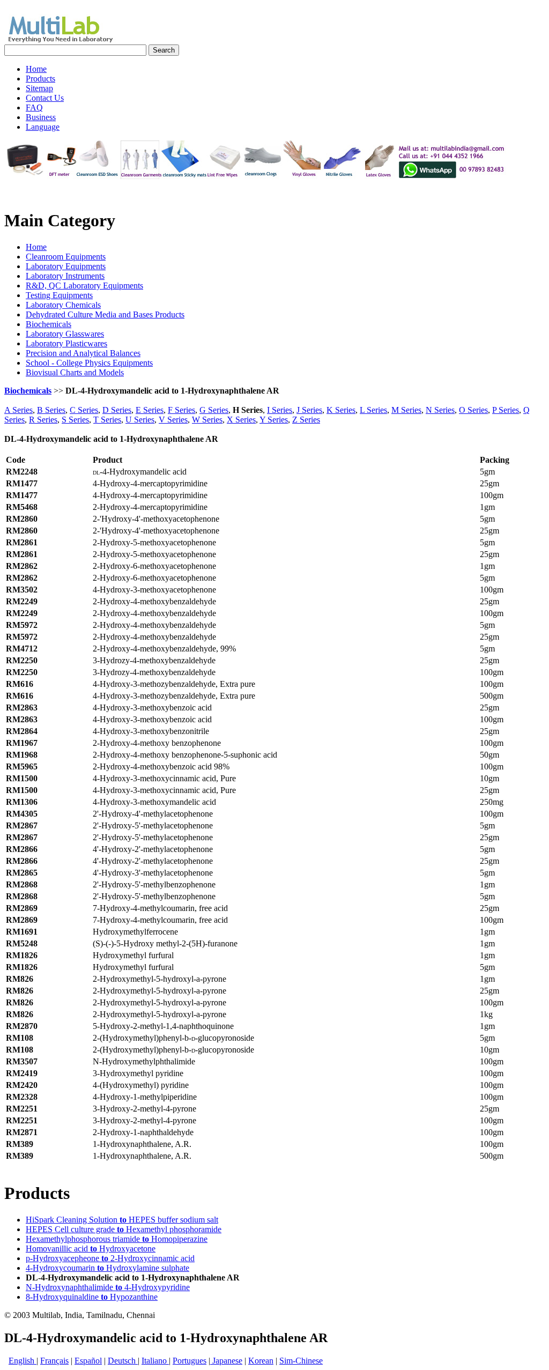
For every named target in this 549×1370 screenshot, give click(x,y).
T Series (107, 419)
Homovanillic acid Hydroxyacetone (90, 1248)
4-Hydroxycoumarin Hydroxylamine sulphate (107, 1267)
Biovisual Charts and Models (75, 372)
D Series (116, 409)
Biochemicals (48, 324)
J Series (309, 409)
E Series (150, 409)
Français (54, 1360)
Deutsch (123, 1360)
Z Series (306, 419)
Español (88, 1360)
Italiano (155, 1360)
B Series (51, 409)
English (22, 1360)
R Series (43, 419)
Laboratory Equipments (66, 266)
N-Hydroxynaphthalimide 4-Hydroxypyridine (108, 1287)
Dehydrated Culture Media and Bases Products (105, 314)
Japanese (226, 1360)
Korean (260, 1360)
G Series (213, 409)
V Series (173, 419)
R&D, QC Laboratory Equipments (84, 285)
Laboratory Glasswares (65, 333)
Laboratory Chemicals (63, 304)
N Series (440, 409)
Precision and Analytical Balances (83, 353)
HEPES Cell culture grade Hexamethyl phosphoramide (123, 1229)
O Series (473, 409)
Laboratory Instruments (65, 275)
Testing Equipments (59, 295)
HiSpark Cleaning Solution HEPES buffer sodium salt (122, 1219)
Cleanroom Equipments (66, 256)
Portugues (189, 1360)
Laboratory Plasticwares (66, 343)
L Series (373, 409)
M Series (406, 409)
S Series (75, 419)
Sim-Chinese (301, 1360)
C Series (84, 409)
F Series (181, 409)
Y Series (273, 419)
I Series (279, 409)
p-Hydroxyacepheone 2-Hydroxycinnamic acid (110, 1258)
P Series (505, 409)
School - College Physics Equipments (89, 362)
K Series (341, 409)
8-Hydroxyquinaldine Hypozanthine (92, 1296)
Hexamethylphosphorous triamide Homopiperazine (116, 1238)
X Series (241, 419)
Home (36, 246)
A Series (18, 409)
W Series (207, 419)
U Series (139, 419)
